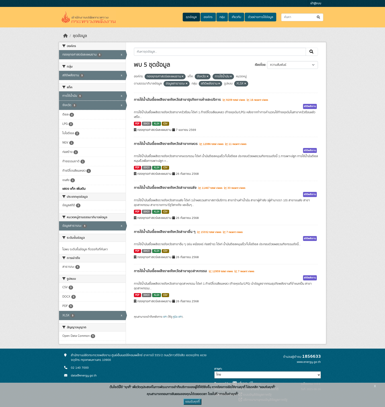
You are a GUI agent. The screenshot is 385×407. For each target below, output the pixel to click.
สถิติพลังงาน (310, 106)
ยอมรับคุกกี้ (192, 401)
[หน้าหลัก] (65, 36)
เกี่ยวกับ (236, 17)
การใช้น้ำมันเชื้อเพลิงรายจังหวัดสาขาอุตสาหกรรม (171, 271)
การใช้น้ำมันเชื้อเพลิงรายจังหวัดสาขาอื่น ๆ (165, 232)
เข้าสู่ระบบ (315, 3)
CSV (165, 123)
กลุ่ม (222, 17)
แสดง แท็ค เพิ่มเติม (74, 189)
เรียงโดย (260, 65)
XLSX (157, 123)
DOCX (146, 123)
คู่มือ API (177, 317)
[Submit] (319, 17)
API (165, 317)
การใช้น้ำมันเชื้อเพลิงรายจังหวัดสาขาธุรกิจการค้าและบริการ (178, 100)
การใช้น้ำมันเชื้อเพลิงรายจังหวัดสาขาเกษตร (166, 144)
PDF (137, 123)
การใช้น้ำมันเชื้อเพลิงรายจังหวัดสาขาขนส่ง (165, 188)
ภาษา (217, 369)
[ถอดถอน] (182, 76)
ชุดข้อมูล (191, 17)
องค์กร (208, 17)
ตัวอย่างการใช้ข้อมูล (260, 17)
